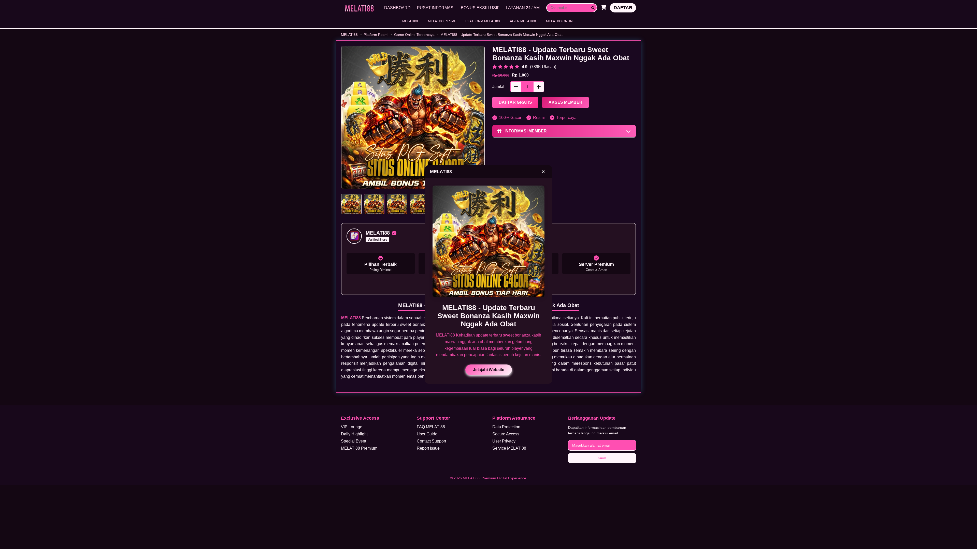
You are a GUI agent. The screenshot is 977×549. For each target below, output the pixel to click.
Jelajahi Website (488, 370)
